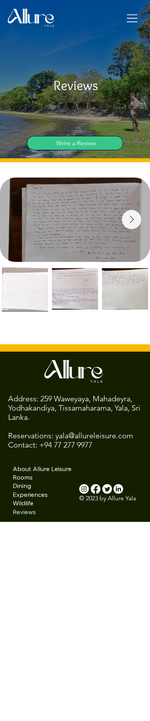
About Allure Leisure (42, 469)
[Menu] (132, 18)
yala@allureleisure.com (94, 435)
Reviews (24, 512)
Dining (22, 486)
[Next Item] (131, 219)
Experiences (30, 494)
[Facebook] (95, 489)
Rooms (23, 477)
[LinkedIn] (118, 489)
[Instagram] (84, 489)
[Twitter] (107, 489)
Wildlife (23, 503)
